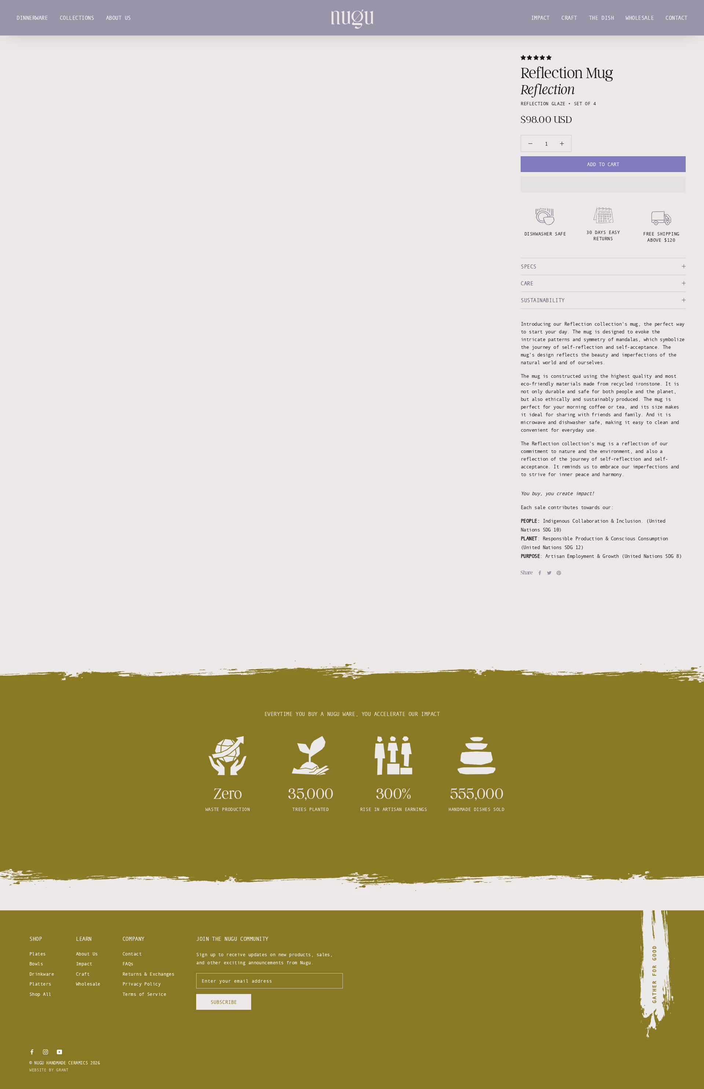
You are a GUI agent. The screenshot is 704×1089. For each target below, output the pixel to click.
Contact (677, 17)
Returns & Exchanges (148, 974)
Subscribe (223, 1002)
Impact (540, 17)
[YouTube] (59, 1051)
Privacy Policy (141, 984)
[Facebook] (540, 573)
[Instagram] (45, 1051)
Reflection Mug (567, 73)
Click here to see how (352, 836)
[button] (537, 57)
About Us (118, 17)
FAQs (127, 963)
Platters (40, 984)
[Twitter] (549, 573)
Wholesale (640, 17)
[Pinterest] (559, 573)
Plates (37, 954)
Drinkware (41, 974)
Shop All (40, 994)
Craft (569, 17)
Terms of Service (144, 994)
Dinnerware (32, 17)
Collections (77, 17)
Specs (528, 266)
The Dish (601, 17)
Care (527, 283)
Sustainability (543, 300)
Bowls (36, 963)
